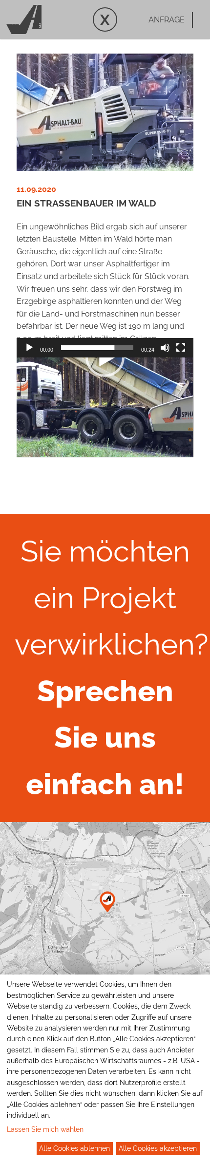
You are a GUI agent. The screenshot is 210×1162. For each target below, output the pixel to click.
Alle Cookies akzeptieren (158, 1148)
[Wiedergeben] (29, 348)
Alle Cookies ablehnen (74, 1148)
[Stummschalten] (165, 348)
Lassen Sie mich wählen (45, 1129)
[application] (105, 407)
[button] (105, 357)
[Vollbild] (181, 348)
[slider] (97, 347)
